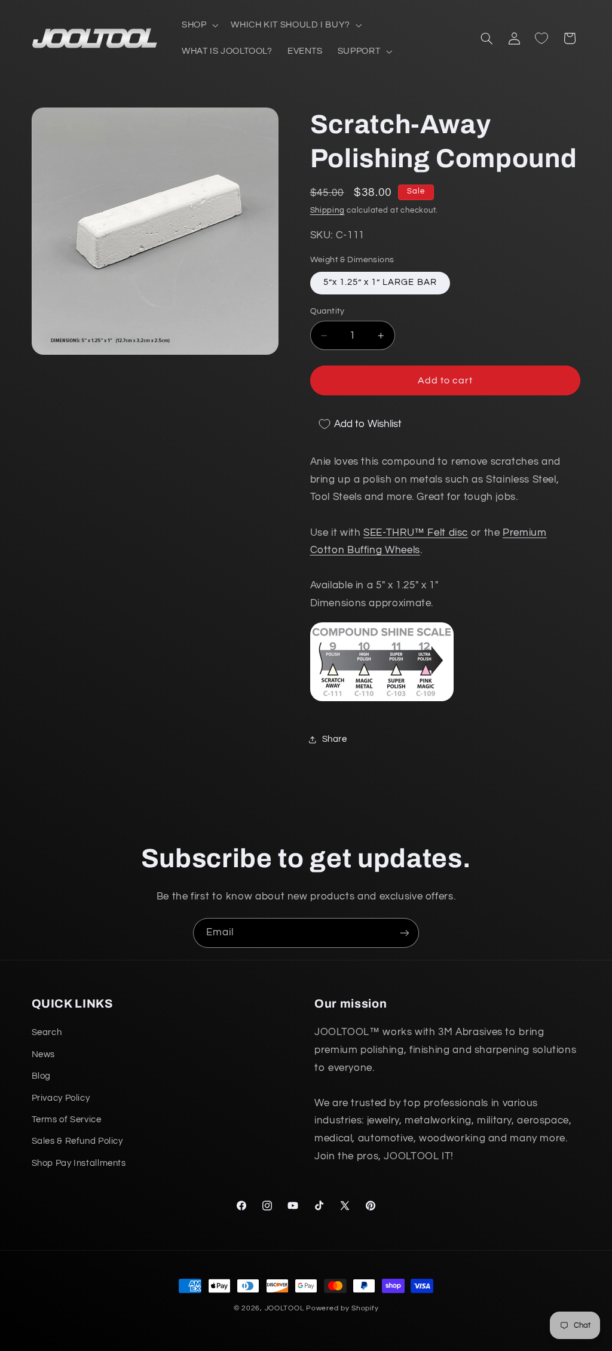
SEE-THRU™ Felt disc (415, 532)
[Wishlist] (541, 38)
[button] (198, 25)
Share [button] (334, 739)
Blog (41, 1075)
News (44, 1054)
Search (47, 1032)
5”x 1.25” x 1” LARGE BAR (380, 282)
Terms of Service (67, 1119)
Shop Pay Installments (79, 1163)
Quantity (327, 311)
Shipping (327, 210)
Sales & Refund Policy (77, 1141)
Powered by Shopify (342, 1308)
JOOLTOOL (284, 1308)
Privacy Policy (61, 1098)
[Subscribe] (404, 932)
